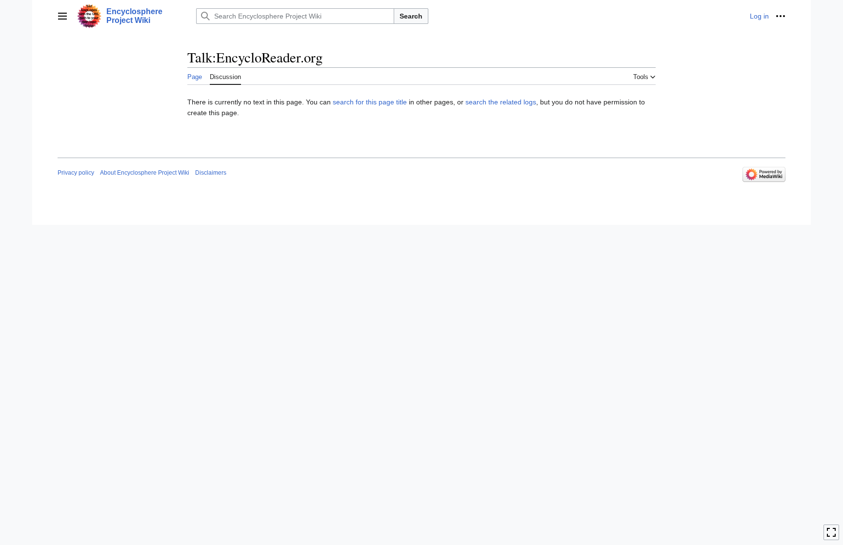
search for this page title (370, 102)
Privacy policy (76, 172)
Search (411, 16)
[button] (62, 16)
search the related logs (500, 102)
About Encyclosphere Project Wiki (144, 172)
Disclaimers (210, 172)
